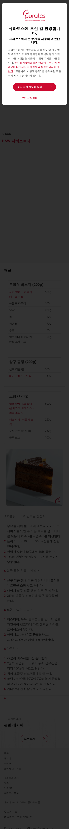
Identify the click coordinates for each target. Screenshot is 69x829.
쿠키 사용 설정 (29, 97)
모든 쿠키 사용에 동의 (29, 87)
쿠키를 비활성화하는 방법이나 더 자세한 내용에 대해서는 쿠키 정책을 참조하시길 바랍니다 (34, 67)
